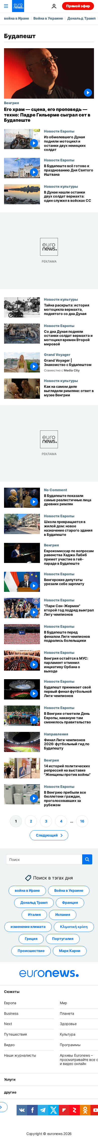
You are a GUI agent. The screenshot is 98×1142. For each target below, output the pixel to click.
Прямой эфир (78, 6)
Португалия (62, 938)
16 (82, 821)
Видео (9, 1045)
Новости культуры (61, 186)
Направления (56, 734)
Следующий (47, 835)
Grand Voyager (57, 354)
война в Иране (16, 18)
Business (11, 1013)
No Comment (55, 490)
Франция (70, 902)
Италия (34, 914)
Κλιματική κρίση (74, 926)
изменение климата (28, 926)
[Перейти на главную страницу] (18, 6)
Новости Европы (59, 131)
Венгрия (11, 103)
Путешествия (15, 1034)
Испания (62, 914)
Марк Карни (69, 950)
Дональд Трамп (81, 18)
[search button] (87, 859)
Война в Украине (48, 18)
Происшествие (31, 950)
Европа (10, 1003)
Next (8, 1024)
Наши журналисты (20, 1055)
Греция (31, 938)
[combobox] (49, 859)
